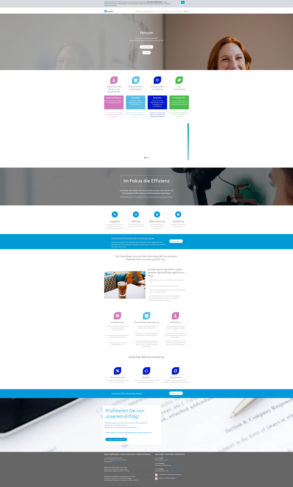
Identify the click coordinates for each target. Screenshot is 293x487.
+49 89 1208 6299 (117, 461)
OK (183, 2)
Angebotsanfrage (146, 47)
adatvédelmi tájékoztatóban (154, 2)
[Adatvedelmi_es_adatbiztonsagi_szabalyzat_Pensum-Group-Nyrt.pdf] (156, 475)
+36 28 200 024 (172, 460)
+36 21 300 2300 (176, 465)
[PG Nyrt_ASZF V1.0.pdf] (156, 478)
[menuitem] (139, 11)
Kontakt (147, 52)
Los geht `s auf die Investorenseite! (116, 439)
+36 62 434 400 (173, 471)
